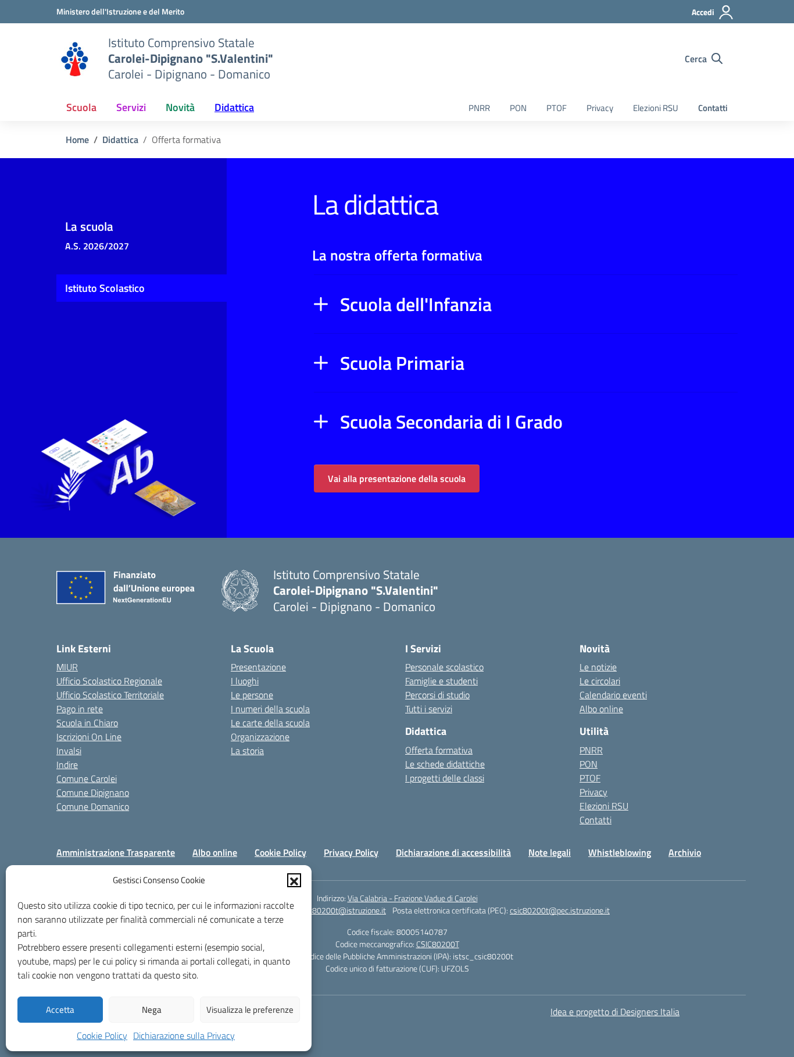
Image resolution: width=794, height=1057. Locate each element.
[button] (294, 880)
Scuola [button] (81, 107)
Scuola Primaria (402, 363)
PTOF (556, 108)
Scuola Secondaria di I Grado (451, 421)
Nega (152, 1009)
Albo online (601, 709)
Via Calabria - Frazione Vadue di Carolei (413, 898)
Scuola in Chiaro (87, 723)
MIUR (67, 667)
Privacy (599, 108)
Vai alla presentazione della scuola (397, 478)
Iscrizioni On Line (88, 737)
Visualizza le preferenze (250, 1009)
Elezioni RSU (655, 108)
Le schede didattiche (445, 764)
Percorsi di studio (437, 695)
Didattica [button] (234, 107)
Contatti (713, 108)
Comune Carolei (86, 778)
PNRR (479, 108)
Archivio (684, 852)
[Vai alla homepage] (75, 59)
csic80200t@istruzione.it (342, 910)
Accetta (60, 1009)
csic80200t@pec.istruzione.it (560, 910)
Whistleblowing (619, 852)
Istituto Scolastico (105, 288)
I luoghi (245, 681)
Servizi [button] (131, 107)
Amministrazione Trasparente (115, 852)
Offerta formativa (439, 750)
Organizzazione (260, 737)
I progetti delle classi (444, 778)
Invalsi (68, 751)
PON (518, 108)
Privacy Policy (351, 852)
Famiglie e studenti (441, 681)
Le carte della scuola (270, 723)
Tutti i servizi (428, 709)
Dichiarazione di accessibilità (453, 852)
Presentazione (258, 667)
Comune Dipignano (92, 792)
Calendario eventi (613, 695)
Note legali (549, 852)
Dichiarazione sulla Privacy (184, 1035)
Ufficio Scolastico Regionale (109, 681)
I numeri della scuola (270, 709)
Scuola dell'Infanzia (416, 304)
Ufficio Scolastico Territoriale (110, 695)
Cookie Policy (102, 1035)
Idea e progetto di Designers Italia (614, 1012)
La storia (247, 751)
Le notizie (598, 667)
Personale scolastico (444, 667)
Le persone (252, 695)
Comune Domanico (92, 806)
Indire (67, 765)
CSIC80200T (437, 944)
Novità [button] (180, 107)
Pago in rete (79, 709)
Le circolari (600, 681)
